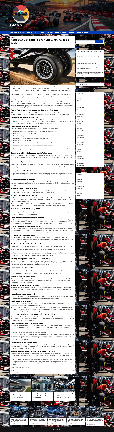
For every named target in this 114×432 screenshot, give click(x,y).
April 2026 (79, 102)
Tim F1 (24, 32)
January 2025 (80, 133)
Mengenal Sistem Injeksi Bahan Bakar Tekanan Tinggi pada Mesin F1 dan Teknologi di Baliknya (89, 57)
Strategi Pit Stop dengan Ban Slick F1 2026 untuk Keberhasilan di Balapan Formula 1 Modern (64, 395)
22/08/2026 (55, 423)
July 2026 (79, 95)
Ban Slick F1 (30, 32)
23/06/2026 (39, 399)
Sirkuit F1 (36, 32)
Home (11, 32)
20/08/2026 (93, 424)
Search (78, 37)
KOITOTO (61, 429)
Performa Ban (24, 367)
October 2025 (80, 116)
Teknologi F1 (72, 32)
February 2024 (80, 158)
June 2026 (79, 98)
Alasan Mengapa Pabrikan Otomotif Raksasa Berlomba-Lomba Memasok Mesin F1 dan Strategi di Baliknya (89, 52)
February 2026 (80, 107)
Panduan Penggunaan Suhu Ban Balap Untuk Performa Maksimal (25, 371)
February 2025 (80, 130)
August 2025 (80, 121)
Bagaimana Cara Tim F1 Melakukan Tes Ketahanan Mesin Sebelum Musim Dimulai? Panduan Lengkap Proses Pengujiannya (90, 74)
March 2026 (79, 105)
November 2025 (80, 114)
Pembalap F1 (79, 32)
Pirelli (29, 367)
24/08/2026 (17, 423)
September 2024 (80, 142)
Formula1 (19, 367)
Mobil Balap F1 (50, 32)
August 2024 (80, 144)
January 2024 (80, 160)
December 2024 (80, 135)
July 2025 (79, 123)
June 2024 (79, 149)
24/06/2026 (17, 399)
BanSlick (15, 367)
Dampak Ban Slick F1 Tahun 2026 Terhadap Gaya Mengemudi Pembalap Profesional (20, 395)
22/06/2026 (61, 399)
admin (13, 45)
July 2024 (79, 146)
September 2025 (80, 119)
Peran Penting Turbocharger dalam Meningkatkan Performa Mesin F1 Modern (88, 67)
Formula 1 (64, 32)
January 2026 (80, 109)
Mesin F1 (43, 32)
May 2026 (79, 100)
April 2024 (79, 153)
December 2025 (80, 112)
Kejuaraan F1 (17, 32)
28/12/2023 (17, 45)
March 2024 (79, 156)
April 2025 (79, 126)
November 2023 (80, 165)
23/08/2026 (36, 423)
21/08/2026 (74, 423)
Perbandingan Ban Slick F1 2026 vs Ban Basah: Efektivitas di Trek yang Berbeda (42, 395)
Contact (86, 32)
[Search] (103, 32)
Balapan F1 (58, 32)
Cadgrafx (16, 25)
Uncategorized (80, 197)
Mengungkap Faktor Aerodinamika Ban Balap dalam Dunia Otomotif (59, 371)
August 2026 (80, 93)
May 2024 (79, 151)
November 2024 (80, 137)
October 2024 (80, 139)
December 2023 (80, 163)
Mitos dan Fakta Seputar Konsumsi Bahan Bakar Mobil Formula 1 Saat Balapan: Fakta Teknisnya (89, 62)
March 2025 (79, 128)
